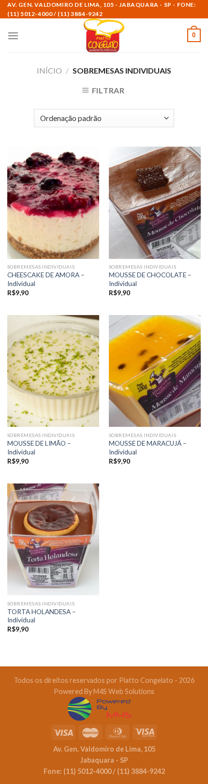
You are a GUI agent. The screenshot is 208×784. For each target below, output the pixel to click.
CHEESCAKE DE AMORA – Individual (46, 279)
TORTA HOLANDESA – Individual (41, 616)
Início (49, 70)
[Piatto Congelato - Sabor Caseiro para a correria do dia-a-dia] (104, 35)
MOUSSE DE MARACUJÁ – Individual (148, 447)
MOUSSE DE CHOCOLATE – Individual (150, 279)
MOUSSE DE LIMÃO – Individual (39, 447)
